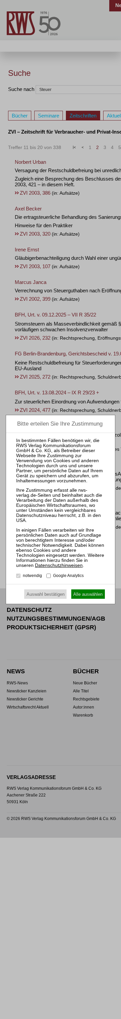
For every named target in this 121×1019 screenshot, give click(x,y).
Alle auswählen (88, 594)
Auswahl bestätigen (46, 594)
